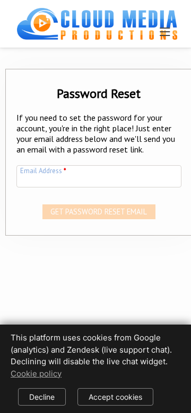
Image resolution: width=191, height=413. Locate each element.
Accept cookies (115, 396)
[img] (97, 19)
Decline (42, 396)
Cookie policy (36, 374)
